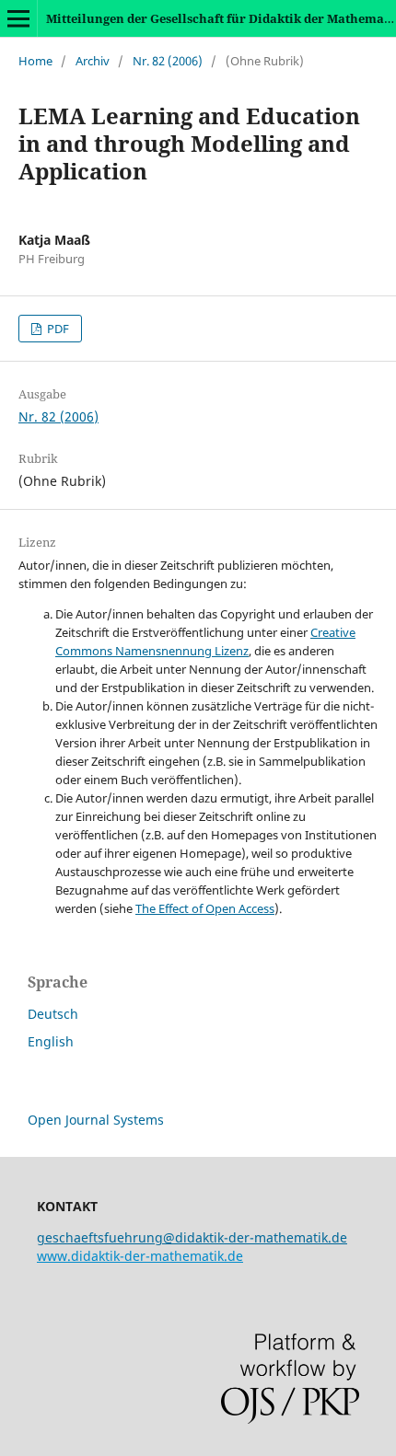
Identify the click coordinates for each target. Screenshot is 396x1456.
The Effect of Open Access (204, 908)
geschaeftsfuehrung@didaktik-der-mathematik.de (192, 1237)
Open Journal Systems (96, 1119)
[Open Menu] (18, 18)
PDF (56, 328)
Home (35, 60)
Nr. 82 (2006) (168, 60)
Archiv (93, 60)
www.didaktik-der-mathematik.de (140, 1256)
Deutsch (53, 1014)
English (51, 1041)
